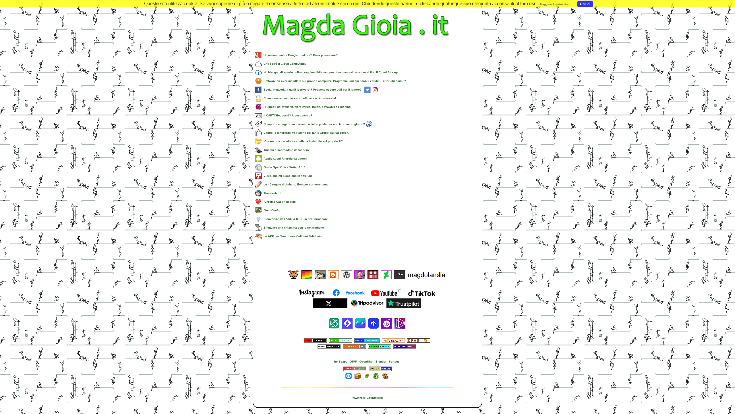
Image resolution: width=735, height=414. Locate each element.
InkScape (340, 361)
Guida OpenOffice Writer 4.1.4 (283, 167)
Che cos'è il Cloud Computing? (284, 63)
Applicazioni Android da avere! (284, 158)
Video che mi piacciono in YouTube (287, 175)
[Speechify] (373, 323)
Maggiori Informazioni (555, 4)
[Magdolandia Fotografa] (320, 274)
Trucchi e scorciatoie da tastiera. (286, 150)
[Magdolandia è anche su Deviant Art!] (386, 274)
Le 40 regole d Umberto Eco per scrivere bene (295, 184)
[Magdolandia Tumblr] (306, 274)
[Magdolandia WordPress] (346, 274)
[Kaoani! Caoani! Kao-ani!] (293, 274)
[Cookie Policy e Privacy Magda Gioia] (385, 375)
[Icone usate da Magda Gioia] (376, 375)
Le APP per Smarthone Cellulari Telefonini (292, 236)
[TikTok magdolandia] (422, 296)
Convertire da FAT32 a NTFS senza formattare (295, 219)
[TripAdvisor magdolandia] (367, 306)
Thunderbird (271, 193)
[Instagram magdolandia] (312, 296)
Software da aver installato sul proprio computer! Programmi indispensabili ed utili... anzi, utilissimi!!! (334, 81)
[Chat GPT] (333, 323)
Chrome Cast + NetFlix (279, 201)
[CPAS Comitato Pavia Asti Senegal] (418, 340)
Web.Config (271, 210)
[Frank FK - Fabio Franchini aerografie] (354, 347)
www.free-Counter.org (368, 397)
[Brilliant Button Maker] (380, 368)
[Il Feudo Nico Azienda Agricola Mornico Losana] (404, 347)
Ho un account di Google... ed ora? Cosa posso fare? (300, 55)
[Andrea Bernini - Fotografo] (379, 347)
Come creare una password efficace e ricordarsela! (299, 98)
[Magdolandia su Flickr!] (399, 274)
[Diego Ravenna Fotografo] (329, 347)
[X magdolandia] (330, 306)
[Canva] (360, 323)
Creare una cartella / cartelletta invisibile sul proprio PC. (303, 141)
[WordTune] (386, 323)
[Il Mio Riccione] (359, 274)
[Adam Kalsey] (354, 368)
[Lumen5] (347, 323)
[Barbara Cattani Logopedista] (367, 340)
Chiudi (585, 4)
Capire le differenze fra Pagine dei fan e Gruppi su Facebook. (305, 132)
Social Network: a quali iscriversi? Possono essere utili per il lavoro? (313, 89)
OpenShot (366, 361)
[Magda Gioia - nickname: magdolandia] (367, 47)
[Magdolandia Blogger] (333, 274)
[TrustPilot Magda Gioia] (403, 306)
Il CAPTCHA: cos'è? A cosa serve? (287, 115)
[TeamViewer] (348, 375)
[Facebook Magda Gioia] (349, 296)
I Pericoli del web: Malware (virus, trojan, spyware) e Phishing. (306, 106)
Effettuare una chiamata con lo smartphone (293, 227)
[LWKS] (399, 323)
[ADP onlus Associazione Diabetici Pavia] (340, 340)
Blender (381, 361)
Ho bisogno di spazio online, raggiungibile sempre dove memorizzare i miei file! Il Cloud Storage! (330, 72)
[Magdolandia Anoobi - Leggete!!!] (373, 274)
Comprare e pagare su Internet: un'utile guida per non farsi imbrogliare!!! (314, 124)
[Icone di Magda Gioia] (366, 375)
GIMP (353, 361)
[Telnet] (393, 340)
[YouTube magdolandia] (386, 296)
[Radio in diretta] (357, 375)
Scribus (394, 361)
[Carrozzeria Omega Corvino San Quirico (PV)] (315, 340)
